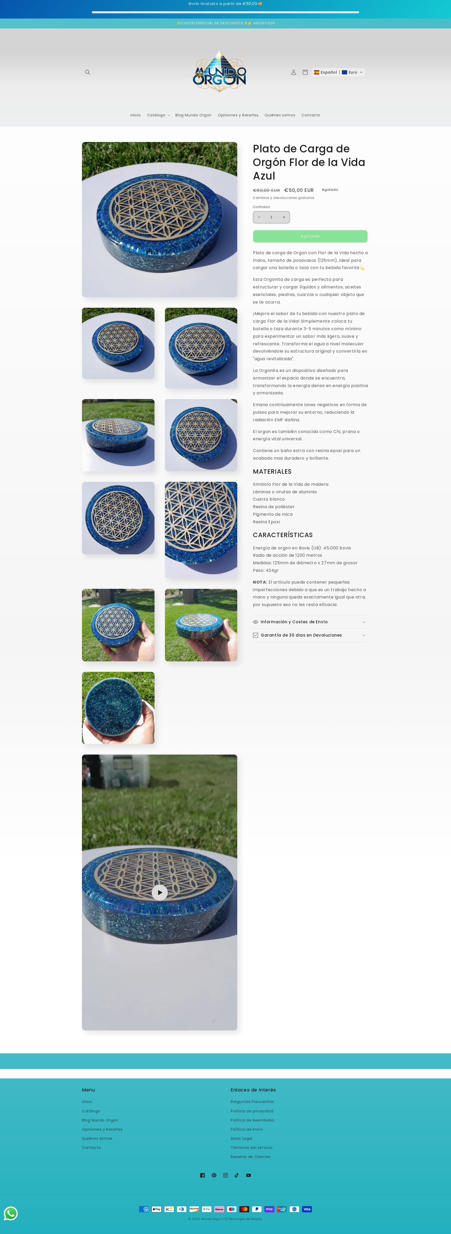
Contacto (91, 1147)
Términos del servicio (252, 1147)
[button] (87, 72)
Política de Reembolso (253, 1120)
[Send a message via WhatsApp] (11, 1213)
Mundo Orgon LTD (214, 1219)
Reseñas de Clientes (250, 1156)
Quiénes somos (97, 1138)
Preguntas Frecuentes (252, 1101)
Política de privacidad (252, 1111)
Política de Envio (247, 1129)
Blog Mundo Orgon (100, 1120)
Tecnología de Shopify (245, 1219)
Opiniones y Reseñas (102, 1129)
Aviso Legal (241, 1138)
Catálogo (91, 1111)
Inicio (87, 1101)
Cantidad (261, 206)
